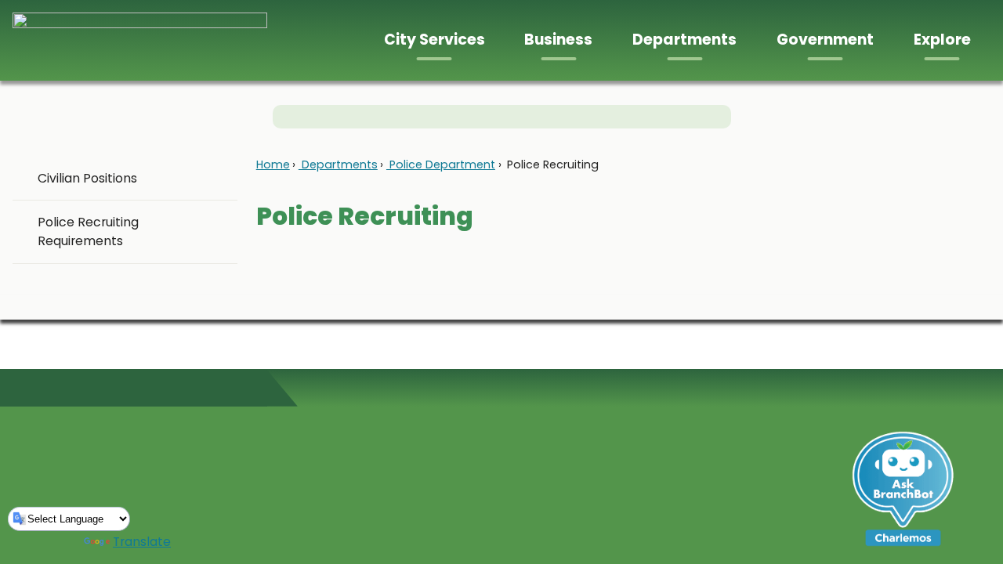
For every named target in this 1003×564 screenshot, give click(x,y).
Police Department (440, 164)
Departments (338, 164)
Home (273, 164)
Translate (142, 542)
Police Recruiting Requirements (88, 231)
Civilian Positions (87, 178)
